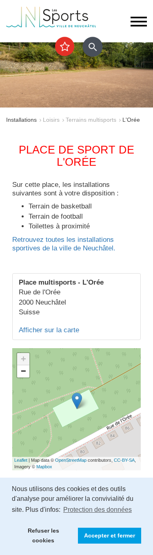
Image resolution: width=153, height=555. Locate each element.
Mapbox (44, 466)
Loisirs (51, 119)
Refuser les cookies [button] (43, 535)
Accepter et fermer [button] (109, 535)
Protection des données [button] (97, 509)
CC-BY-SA (124, 460)
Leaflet (20, 460)
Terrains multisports (91, 119)
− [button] (23, 371)
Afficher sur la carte (49, 330)
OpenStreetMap (70, 460)
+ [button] (23, 359)
